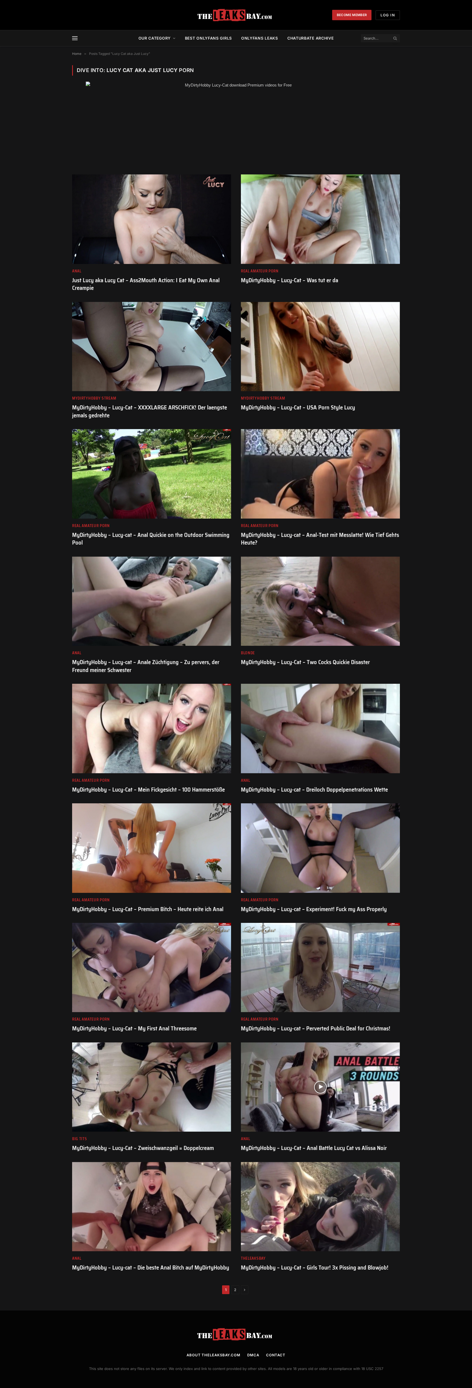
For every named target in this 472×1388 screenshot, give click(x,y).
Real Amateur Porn (260, 271)
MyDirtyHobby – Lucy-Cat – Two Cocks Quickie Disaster (305, 662)
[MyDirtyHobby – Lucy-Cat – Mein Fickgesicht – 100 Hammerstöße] (151, 728)
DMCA (253, 1355)
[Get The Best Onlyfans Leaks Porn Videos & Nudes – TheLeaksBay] (236, 15)
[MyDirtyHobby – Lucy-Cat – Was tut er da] (320, 219)
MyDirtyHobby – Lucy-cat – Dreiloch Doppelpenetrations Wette (314, 790)
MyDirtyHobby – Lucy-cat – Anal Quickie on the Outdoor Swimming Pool (150, 539)
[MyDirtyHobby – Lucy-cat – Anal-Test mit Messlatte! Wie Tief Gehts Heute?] (320, 473)
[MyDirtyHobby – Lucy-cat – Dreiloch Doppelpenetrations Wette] (320, 728)
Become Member (352, 15)
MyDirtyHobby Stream (94, 398)
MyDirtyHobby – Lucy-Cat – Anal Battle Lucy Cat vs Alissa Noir (314, 1148)
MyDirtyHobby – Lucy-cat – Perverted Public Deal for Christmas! (315, 1029)
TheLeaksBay (253, 1258)
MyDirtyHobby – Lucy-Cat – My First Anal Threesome (134, 1029)
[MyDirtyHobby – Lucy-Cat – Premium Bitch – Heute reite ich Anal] (151, 848)
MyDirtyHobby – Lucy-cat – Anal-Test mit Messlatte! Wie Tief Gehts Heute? (320, 539)
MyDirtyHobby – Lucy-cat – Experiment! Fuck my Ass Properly (314, 909)
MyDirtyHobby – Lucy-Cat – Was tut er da (289, 280)
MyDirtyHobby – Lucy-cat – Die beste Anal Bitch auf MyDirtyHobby (150, 1268)
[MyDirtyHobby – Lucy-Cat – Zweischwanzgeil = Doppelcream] (151, 1087)
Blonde (248, 653)
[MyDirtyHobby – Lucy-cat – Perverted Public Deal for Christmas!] (320, 967)
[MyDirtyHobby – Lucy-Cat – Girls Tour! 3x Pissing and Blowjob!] (320, 1206)
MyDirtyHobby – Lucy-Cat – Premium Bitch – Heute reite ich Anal (147, 909)
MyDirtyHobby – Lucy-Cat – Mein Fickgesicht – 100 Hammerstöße (148, 790)
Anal (76, 271)
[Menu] (75, 38)
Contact (275, 1355)
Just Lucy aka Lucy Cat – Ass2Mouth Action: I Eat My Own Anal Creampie (146, 284)
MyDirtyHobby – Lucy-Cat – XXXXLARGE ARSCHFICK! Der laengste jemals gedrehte (149, 411)
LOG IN (387, 15)
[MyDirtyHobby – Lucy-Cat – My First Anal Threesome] (151, 967)
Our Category (154, 38)
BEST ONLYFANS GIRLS (208, 38)
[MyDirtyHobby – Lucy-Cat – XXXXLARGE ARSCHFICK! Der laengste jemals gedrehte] (151, 346)
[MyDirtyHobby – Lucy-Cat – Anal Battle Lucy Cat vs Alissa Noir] (320, 1087)
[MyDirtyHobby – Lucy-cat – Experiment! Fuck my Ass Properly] (320, 848)
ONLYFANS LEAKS (259, 38)
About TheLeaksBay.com (213, 1355)
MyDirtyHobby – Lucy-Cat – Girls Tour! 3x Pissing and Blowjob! (314, 1268)
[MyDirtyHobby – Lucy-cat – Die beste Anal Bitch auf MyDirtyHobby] (151, 1206)
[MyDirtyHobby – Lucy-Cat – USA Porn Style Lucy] (320, 346)
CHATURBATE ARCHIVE (310, 38)
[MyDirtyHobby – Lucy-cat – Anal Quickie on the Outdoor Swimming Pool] (151, 473)
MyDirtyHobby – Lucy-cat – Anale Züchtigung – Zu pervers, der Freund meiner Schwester (145, 666)
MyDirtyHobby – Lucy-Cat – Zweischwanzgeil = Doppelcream (143, 1148)
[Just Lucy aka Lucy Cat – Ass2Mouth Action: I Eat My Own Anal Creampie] (151, 219)
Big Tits (79, 1139)
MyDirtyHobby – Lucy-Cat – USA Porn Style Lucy (298, 408)
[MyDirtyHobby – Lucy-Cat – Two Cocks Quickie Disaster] (320, 601)
